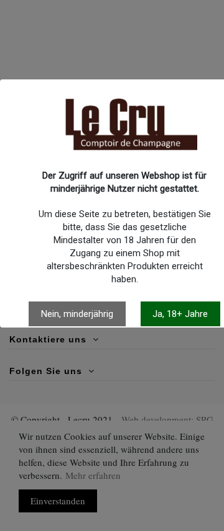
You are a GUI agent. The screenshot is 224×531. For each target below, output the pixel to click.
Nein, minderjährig (77, 313)
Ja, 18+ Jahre (180, 313)
